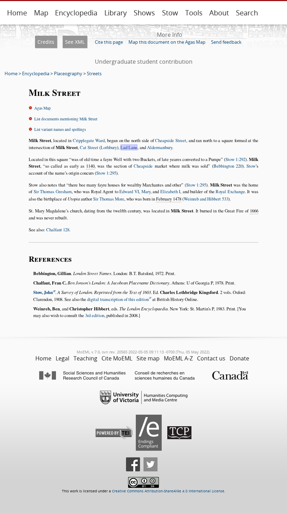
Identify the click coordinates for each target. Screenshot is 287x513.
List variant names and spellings (60, 129)
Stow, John (43, 292)
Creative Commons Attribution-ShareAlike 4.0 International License (168, 491)
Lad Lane (129, 147)
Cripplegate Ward (89, 140)
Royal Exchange (230, 191)
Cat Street (89, 147)
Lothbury (109, 147)
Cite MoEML (117, 358)
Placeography (68, 73)
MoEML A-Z (178, 358)
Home (17, 12)
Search (247, 12)
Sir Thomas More (108, 199)
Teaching (85, 358)
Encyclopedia (76, 12)
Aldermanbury (159, 147)
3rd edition (94, 315)
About (219, 12)
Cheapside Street (170, 140)
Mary (145, 191)
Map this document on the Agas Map (166, 42)
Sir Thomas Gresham (53, 191)
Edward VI (129, 191)
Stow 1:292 (235, 159)
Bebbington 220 (228, 166)
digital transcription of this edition (118, 299)
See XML (75, 41)
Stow (170, 12)
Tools (194, 12)
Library (115, 12)
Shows (144, 12)
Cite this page (109, 42)
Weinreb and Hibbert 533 (206, 199)
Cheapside (143, 166)
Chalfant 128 (57, 229)
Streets (94, 73)
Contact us (211, 358)
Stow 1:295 (106, 173)
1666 (254, 211)
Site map (148, 358)
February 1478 (168, 199)
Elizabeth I (170, 191)
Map (41, 12)
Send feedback (226, 42)
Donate (239, 358)
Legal (62, 358)
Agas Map (42, 108)
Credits (45, 41)
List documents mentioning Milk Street (65, 118)
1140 (90, 166)
